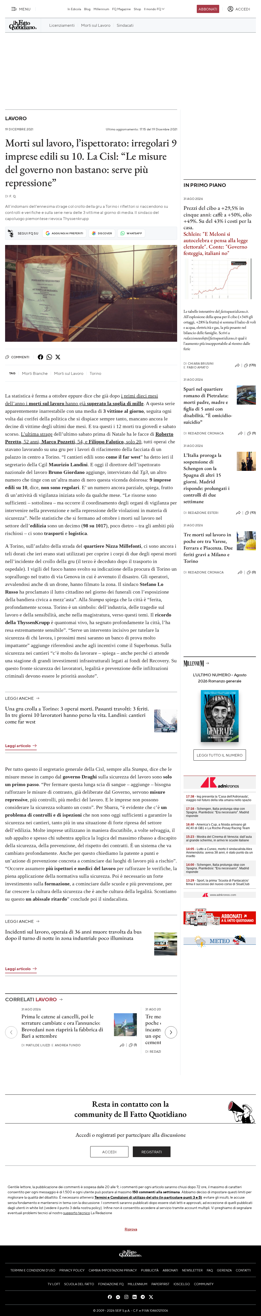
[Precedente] (11, 1032)
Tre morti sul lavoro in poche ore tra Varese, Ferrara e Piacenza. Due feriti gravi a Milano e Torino (208, 547)
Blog (87, 8)
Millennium (101, 8)
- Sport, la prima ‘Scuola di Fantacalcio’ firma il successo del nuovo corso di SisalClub (218, 882)
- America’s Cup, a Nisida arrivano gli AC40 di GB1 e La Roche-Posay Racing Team (218, 826)
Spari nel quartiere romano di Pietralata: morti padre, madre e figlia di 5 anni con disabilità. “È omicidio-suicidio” (208, 405)
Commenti (20, 357)
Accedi (109, 1151)
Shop (137, 8)
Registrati (151, 1151)
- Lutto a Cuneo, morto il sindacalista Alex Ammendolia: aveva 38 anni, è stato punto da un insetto (219, 852)
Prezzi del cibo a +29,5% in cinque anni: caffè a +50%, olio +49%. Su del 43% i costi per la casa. (218, 217)
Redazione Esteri (201, 513)
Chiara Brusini (199, 363)
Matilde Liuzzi (35, 1045)
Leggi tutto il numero (219, 755)
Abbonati (208, 9)
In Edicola (74, 8)
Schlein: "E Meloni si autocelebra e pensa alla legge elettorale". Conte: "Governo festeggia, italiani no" (216, 243)
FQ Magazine (121, 8)
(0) (254, 572)
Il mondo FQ (152, 9)
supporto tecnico (76, 1212)
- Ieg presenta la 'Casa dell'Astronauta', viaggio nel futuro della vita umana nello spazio (218, 798)
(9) (254, 433)
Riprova (131, 1229)
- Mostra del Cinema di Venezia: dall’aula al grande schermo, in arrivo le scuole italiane (219, 838)
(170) (252, 365)
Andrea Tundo (66, 1045)
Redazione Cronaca (204, 433)
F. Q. (10, 196)
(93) (253, 512)
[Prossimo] (171, 1032)
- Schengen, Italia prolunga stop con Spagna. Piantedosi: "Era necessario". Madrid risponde (217, 812)
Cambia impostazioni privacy (113, 1270)
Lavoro (16, 118)
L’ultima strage (37, 434)
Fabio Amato (196, 367)
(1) (135, 1045)
